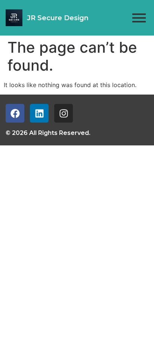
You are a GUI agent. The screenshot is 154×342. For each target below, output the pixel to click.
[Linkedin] (39, 113)
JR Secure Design (58, 18)
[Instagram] (63, 113)
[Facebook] (15, 113)
